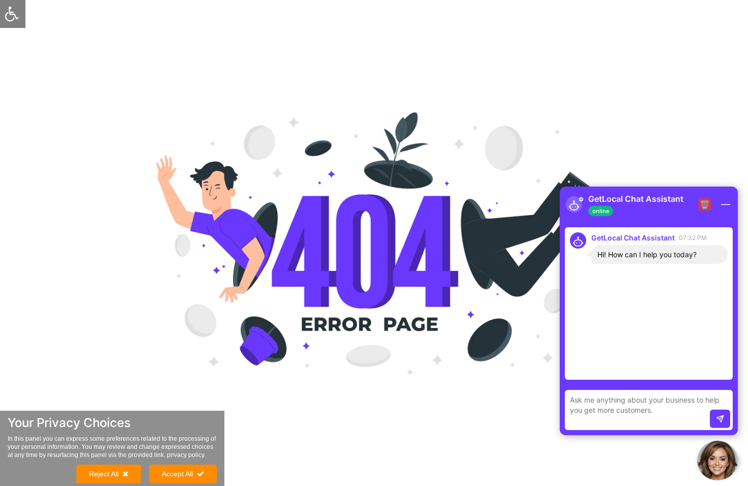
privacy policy (185, 455)
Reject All (104, 474)
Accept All (177, 474)
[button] (717, 460)
